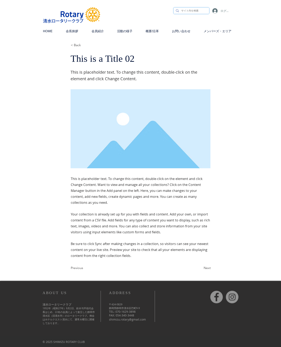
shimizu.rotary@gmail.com (127, 319)
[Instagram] (232, 297)
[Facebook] (216, 297)
